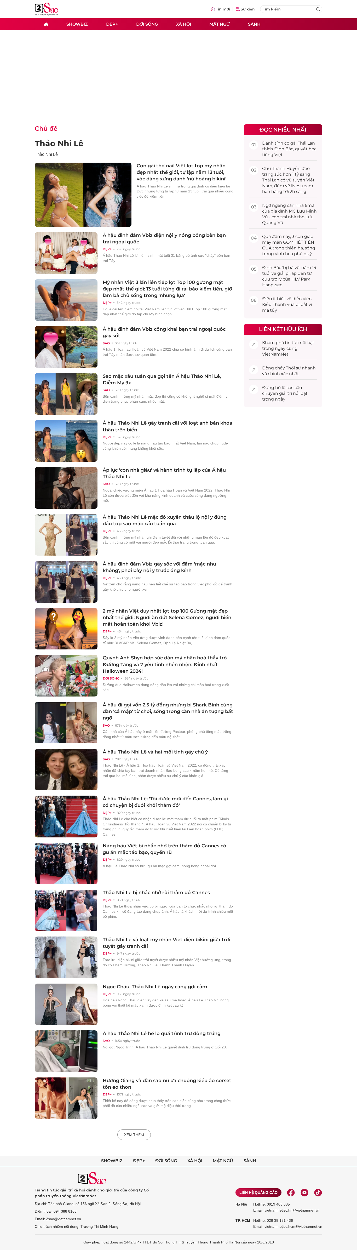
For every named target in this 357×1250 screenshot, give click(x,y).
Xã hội (183, 23)
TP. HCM (242, 1220)
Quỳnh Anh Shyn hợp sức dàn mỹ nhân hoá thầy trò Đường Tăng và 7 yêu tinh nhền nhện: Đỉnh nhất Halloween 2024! (165, 664)
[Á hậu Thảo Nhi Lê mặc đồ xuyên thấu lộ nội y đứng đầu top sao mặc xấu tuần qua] (66, 535)
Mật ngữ (219, 23)
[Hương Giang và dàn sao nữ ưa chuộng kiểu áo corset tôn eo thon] (66, 1098)
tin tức (292, 342)
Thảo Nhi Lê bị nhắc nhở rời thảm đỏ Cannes (156, 892)
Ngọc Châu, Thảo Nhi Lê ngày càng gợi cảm (155, 987)
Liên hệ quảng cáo (258, 1192)
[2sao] (46, 24)
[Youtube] (304, 1192)
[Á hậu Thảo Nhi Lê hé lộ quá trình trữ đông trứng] (66, 1051)
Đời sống (147, 23)
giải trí (285, 393)
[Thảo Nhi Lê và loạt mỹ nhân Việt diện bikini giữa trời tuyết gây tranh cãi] (66, 957)
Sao (106, 343)
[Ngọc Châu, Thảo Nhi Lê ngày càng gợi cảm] (66, 1004)
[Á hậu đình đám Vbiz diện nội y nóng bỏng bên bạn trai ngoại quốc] (66, 253)
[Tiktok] (318, 1192)
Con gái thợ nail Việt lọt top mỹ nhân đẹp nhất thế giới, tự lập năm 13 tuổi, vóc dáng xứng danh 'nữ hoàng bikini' (181, 172)
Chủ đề (46, 128)
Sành (254, 23)
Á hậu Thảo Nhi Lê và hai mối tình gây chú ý (155, 752)
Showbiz (77, 23)
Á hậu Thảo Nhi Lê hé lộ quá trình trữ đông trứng (162, 1033)
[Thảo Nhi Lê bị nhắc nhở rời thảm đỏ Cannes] (66, 910)
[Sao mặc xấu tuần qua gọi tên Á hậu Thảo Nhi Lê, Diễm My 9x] (66, 394)
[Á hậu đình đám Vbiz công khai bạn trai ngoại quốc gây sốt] (66, 347)
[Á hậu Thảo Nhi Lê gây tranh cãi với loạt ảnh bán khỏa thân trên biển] (66, 441)
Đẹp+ (112, 23)
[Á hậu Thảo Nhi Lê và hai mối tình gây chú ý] (66, 770)
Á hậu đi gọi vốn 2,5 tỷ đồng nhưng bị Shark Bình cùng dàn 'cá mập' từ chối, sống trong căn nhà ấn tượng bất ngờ (168, 711)
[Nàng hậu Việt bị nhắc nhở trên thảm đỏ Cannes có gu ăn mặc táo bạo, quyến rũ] (66, 863)
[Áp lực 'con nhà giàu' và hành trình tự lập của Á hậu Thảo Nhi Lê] (66, 488)
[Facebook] (291, 1192)
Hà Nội (241, 1204)
